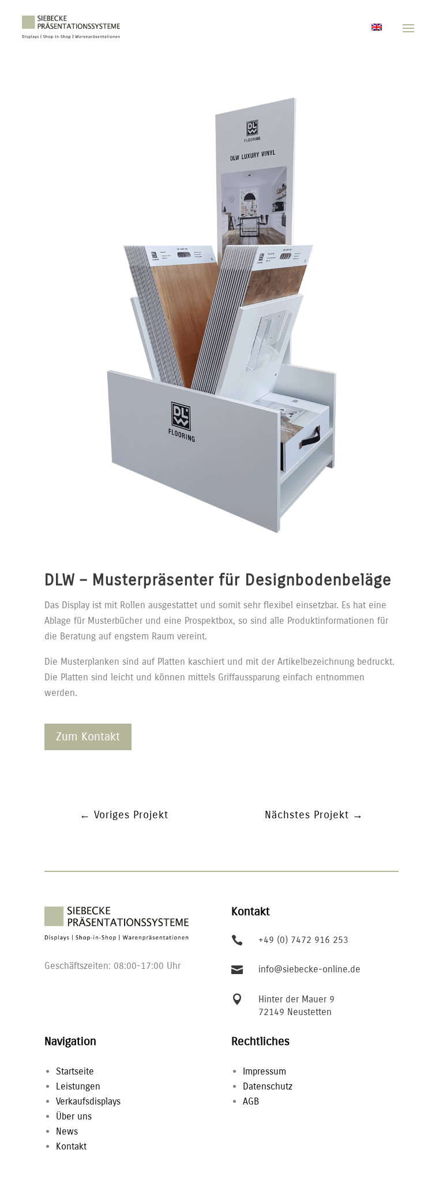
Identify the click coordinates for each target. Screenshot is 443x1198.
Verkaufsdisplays (88, 1101)
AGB (251, 1101)
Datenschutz (267, 1086)
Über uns (74, 1116)
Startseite (75, 1071)
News (67, 1131)
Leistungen (78, 1086)
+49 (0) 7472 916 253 (303, 939)
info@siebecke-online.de (309, 969)
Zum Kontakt (88, 736)
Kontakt (71, 1146)
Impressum (264, 1071)
